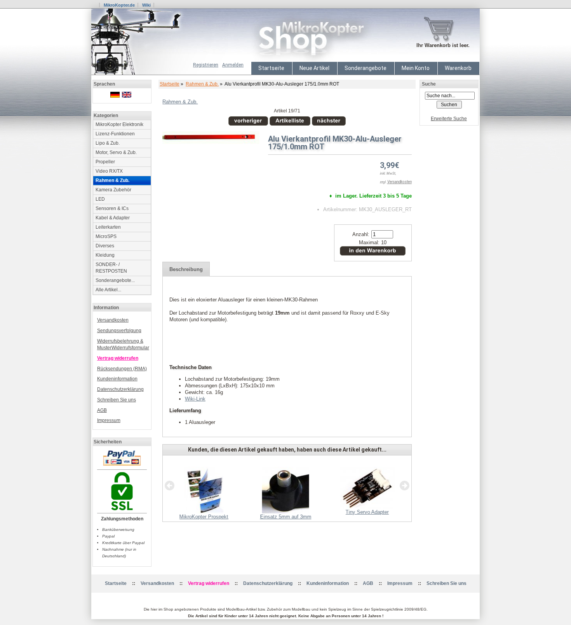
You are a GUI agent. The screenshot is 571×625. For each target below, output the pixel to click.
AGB (102, 410)
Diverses (105, 246)
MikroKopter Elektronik (119, 124)
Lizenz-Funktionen (115, 134)
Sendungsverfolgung (119, 330)
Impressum (108, 420)
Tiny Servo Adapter (367, 512)
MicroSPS (106, 236)
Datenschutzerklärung (120, 389)
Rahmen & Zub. (202, 84)
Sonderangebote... (115, 280)
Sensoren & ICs (112, 208)
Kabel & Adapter (113, 218)
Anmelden (233, 65)
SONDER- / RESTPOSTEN (111, 268)
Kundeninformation (117, 379)
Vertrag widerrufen (117, 358)
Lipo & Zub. (108, 143)
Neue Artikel (314, 68)
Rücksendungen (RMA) (122, 368)
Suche (429, 84)
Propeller (105, 162)
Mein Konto (416, 68)
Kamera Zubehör (113, 190)
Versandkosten (113, 320)
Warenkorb (458, 68)
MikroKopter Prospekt (203, 517)
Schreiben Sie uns (116, 400)
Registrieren (205, 65)
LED (100, 199)
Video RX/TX (109, 171)
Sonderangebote (365, 68)
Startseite (271, 68)
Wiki (146, 5)
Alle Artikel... (108, 289)
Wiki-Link (195, 399)
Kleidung (105, 255)
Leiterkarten (108, 227)
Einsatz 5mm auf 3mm (285, 517)
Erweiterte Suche (449, 118)
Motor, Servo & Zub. (116, 152)
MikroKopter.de (119, 5)
